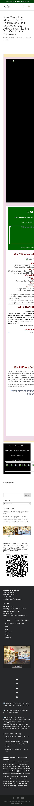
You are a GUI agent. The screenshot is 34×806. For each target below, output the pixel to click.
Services (7, 620)
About (6, 629)
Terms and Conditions (22, 620)
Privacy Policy (19, 623)
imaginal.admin (9, 38)
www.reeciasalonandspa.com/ (21, 450)
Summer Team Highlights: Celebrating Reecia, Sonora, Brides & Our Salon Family (16, 744)
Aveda (6, 626)
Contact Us (8, 632)
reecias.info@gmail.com (14, 599)
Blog (27, 38)
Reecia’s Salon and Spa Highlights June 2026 (16, 522)
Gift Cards (8, 638)
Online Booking (9, 623)
